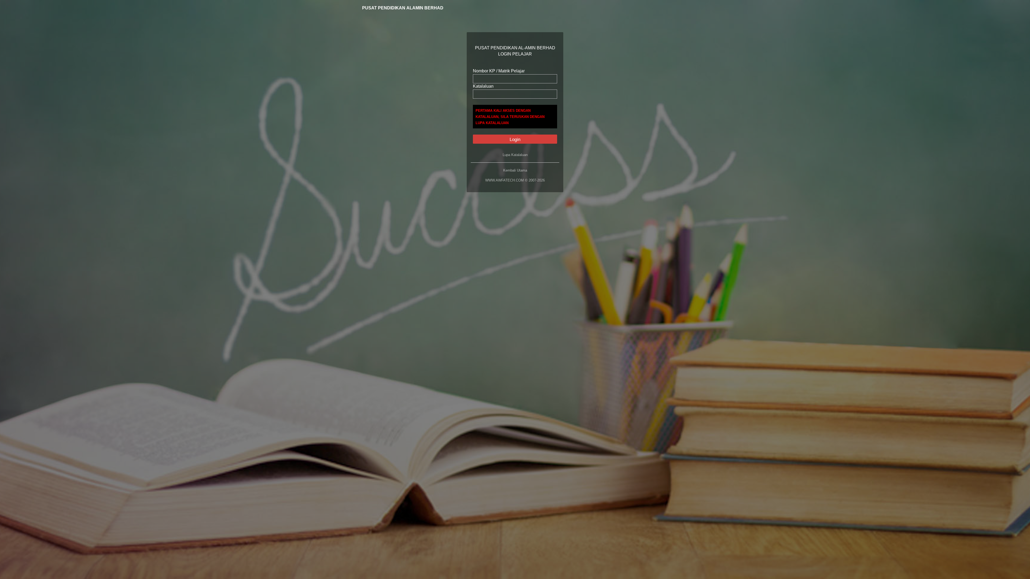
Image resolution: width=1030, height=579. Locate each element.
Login (515, 139)
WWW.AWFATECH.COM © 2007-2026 (515, 180)
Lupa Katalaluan (515, 155)
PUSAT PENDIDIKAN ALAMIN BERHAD (402, 8)
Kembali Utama (515, 170)
